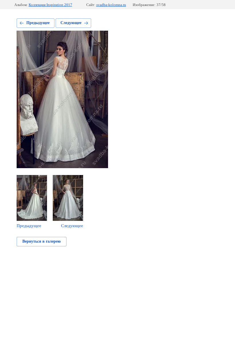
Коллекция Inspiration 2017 (50, 5)
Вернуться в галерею (41, 241)
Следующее (70, 23)
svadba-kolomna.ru (111, 5)
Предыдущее (38, 23)
